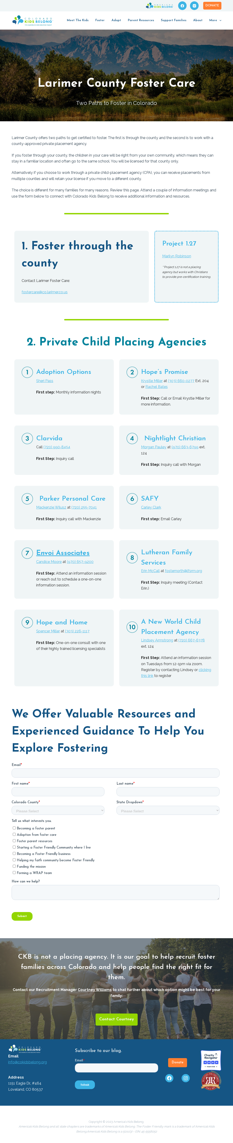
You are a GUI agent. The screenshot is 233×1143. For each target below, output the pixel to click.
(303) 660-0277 (181, 381)
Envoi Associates (63, 553)
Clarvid (47, 438)
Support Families (173, 20)
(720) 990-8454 (56, 447)
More (213, 20)
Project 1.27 (179, 243)
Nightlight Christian (175, 438)
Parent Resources (141, 20)
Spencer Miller (48, 631)
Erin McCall (150, 571)
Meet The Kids (78, 20)
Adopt (116, 20)
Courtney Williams (95, 990)
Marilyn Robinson (176, 256)
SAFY (150, 498)
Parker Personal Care (72, 498)
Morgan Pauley (153, 447)
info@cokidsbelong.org (27, 1062)
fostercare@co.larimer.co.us (45, 292)
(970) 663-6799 (185, 447)
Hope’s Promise (164, 372)
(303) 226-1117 (77, 631)
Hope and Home (62, 622)
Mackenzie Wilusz (51, 507)
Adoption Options (63, 372)
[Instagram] (194, 5)
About (198, 20)
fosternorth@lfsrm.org (183, 571)
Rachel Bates (156, 387)
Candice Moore (49, 562)
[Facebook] (182, 5)
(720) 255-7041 (84, 507)
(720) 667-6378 (191, 640)
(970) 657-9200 (80, 562)
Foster (100, 20)
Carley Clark (151, 507)
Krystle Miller (152, 381)
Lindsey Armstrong (157, 640)
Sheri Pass (44, 381)
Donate (212, 5)
